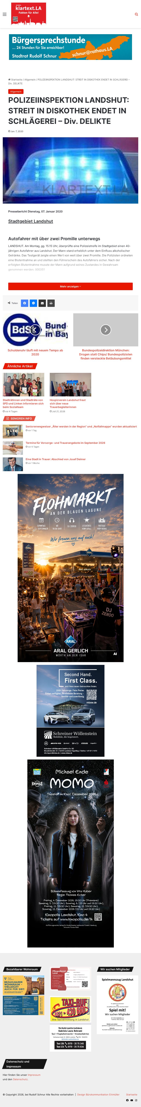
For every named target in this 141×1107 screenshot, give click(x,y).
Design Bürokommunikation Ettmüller (98, 1094)
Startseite (16, 79)
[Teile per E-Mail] (42, 303)
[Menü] (4, 15)
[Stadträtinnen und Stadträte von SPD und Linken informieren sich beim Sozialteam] (23, 384)
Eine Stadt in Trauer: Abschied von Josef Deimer (56, 459)
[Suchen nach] (136, 15)
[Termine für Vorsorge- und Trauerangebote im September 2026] (13, 448)
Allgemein (30, 79)
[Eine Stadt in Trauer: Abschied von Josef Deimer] (13, 464)
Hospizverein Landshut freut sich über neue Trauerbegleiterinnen (68, 403)
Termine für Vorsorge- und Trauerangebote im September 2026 (65, 442)
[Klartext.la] (28, 14)
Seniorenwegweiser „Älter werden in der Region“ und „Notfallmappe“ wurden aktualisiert (81, 426)
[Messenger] (33, 303)
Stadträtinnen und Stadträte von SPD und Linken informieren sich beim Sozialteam (23, 403)
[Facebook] (24, 303)
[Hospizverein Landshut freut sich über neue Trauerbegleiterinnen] (70, 384)
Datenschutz (20, 1079)
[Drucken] (51, 303)
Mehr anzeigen (69, 286)
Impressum (34, 1074)
